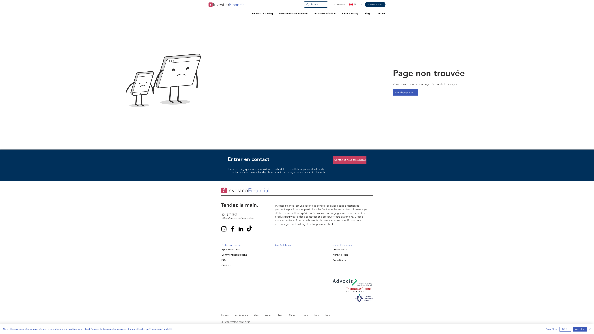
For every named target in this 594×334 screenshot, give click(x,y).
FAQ (224, 260)
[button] (262, 13)
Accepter (579, 329)
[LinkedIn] (240, 228)
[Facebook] (232, 228)
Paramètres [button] (551, 329)
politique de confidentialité (159, 329)
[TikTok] (249, 228)
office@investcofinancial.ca (238, 218)
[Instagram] (223, 228)
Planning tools (340, 254)
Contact (226, 265)
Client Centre (340, 249)
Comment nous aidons (234, 254)
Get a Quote (339, 260)
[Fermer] (590, 329)
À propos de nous (231, 249)
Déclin (565, 329)
